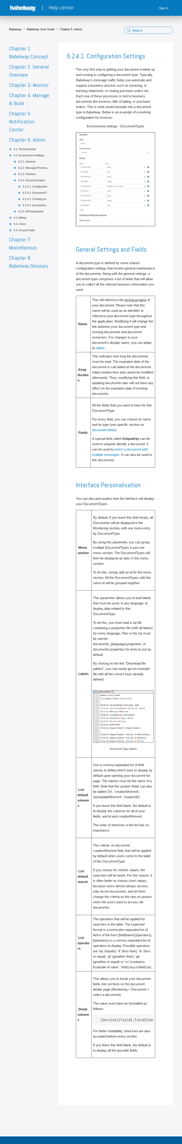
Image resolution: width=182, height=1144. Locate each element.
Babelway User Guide (41, 29)
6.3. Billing (20, 217)
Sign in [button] (163, 8)
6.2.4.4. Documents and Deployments (36, 205)
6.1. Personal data (25, 149)
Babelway (15, 29)
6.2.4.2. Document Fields (36, 192)
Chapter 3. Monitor (29, 85)
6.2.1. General (26, 161)
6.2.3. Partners (27, 174)
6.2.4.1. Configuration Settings (36, 186)
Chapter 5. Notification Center (21, 121)
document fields (103, 430)
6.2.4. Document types (31, 180)
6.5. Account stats (24, 230)
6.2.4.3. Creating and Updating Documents (36, 199)
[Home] (23, 8)
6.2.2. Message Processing (34, 167)
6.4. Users (20, 224)
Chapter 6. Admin (71, 29)
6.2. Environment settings (29, 155)
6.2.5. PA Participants (31, 211)
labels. (101, 348)
